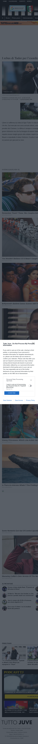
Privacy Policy (30, 400)
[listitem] (19, 380)
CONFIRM (12, 393)
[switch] (30, 386)
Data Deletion (7, 400)
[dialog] (19, 372)
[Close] (34, 344)
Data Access (19, 400)
